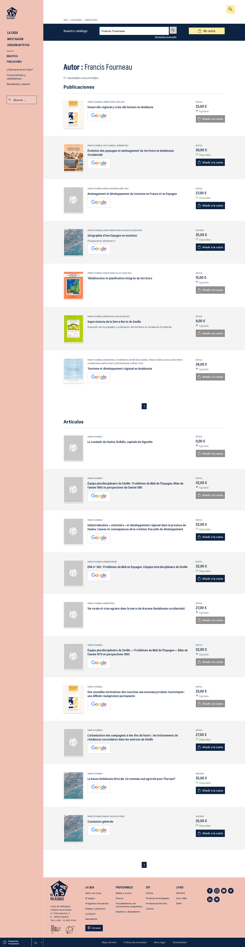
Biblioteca (12, 56)
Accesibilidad (179, 942)
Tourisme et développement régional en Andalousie (120, 368)
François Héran (155, 359)
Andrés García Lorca (111, 101)
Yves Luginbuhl (109, 145)
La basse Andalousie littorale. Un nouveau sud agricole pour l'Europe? (131, 779)
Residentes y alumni (18, 84)
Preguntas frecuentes (13, 942)
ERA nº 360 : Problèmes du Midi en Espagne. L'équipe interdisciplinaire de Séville (138, 567)
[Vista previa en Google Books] (98, 116)
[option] (37, 943)
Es (35, 942)
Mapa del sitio (109, 942)
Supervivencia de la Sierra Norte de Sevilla (114, 322)
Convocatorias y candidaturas (16, 76)
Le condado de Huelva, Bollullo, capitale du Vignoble (120, 442)
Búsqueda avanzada (165, 36)
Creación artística (18, 45)
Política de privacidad (135, 942)
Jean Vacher (120, 316)
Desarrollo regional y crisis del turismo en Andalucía (120, 107)
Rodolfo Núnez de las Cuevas (115, 272)
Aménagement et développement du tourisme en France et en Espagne (132, 194)
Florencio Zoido (136, 363)
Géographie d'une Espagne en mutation (112, 235)
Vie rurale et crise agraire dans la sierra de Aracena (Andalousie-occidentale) (136, 608)
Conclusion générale (100, 821)
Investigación (15, 39)
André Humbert (109, 230)
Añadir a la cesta (212, 119)
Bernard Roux (122, 145)
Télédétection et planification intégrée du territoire (120, 278)
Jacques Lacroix (169, 359)
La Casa (12, 32)
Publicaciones (14, 61)
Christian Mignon (121, 363)
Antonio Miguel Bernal (138, 359)
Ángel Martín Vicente (105, 363)
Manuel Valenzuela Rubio (127, 230)
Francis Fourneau (95, 101)
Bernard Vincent (110, 561)
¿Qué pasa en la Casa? (20, 69)
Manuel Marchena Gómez (113, 188)
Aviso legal (159, 942)
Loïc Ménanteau (121, 359)
